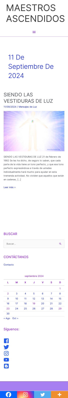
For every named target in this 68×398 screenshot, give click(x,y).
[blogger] (7, 366)
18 (25, 303)
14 (51, 298)
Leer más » (10, 187)
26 (33, 308)
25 (25, 308)
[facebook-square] (7, 340)
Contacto (9, 264)
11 (25, 298)
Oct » (15, 318)
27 (42, 308)
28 (51, 308)
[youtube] (7, 359)
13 (42, 298)
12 (34, 298)
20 (42, 303)
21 (51, 303)
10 (16, 298)
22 (60, 303)
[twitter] (7, 347)
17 (16, 303)
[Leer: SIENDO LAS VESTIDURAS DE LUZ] (34, 131)
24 (16, 308)
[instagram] (7, 353)
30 (8, 313)
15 (60, 298)
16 (8, 303)
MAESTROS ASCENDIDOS (35, 13)
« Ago (7, 318)
